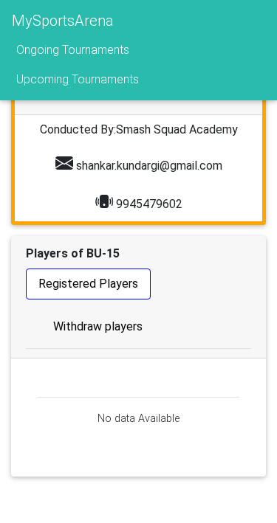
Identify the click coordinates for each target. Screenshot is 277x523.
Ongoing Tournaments (72, 50)
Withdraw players (98, 326)
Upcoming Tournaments (77, 79)
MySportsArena (63, 21)
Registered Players (88, 284)
